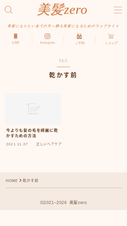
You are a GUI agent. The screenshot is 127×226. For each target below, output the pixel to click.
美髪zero (62, 9)
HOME (12, 181)
